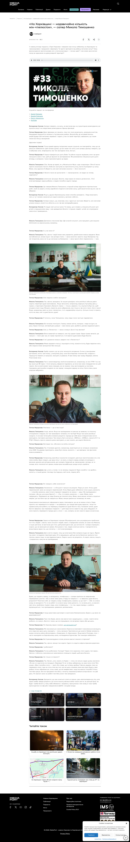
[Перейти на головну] (14, 4)
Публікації (39, 9)
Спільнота (74, 9)
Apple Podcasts (36, 114)
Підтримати (85, 9)
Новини (29, 9)
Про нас (69, 798)
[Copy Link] (99, 39)
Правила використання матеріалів (74, 805)
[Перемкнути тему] (126, 838)
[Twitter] (89, 39)
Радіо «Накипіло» (37, 118)
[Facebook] (83, 39)
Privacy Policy (65, 833)
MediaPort (12, 18)
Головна (21, 9)
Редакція (106, 9)
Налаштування (120, 835)
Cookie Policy (98, 839)
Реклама (96, 9)
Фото (65, 9)
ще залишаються (70, 625)
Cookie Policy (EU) (72, 809)
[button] (126, 823)
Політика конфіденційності (109, 839)
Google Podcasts (37, 116)
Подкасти (57, 9)
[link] (11, 807)
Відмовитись (106, 835)
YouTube (34, 120)
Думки (48, 9)
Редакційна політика (73, 801)
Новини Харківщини (50, 798)
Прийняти (91, 835)
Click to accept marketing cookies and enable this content (65, 87)
